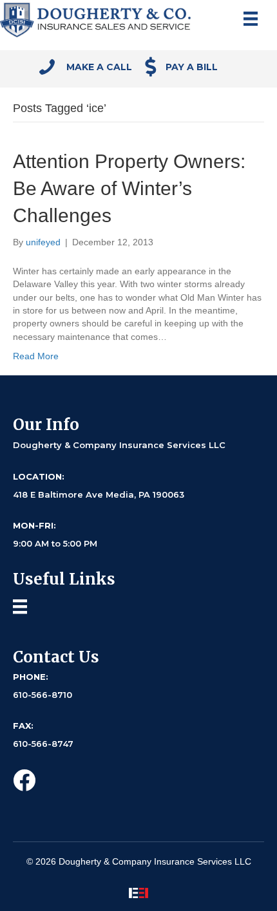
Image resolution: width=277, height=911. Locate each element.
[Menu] (250, 19)
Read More (36, 356)
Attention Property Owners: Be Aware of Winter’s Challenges (129, 188)
